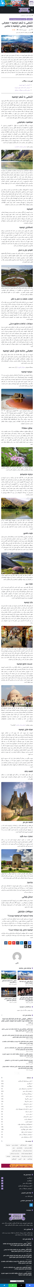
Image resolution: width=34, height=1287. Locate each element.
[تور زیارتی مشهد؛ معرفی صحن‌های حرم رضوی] (8, 992)
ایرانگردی (23, 15)
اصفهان (30, 1145)
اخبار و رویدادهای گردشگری (25, 1081)
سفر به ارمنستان (28, 1104)
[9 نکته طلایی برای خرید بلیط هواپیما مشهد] (25, 975)
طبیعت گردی (29, 1121)
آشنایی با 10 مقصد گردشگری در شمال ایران (9, 981)
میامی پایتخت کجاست (20, 146)
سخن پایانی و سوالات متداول (22, 90)
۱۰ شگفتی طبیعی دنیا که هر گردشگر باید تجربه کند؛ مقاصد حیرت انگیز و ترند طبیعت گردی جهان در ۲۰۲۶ (17, 1020)
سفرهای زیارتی (28, 1119)
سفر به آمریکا (28, 1101)
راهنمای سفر (19, 1147)
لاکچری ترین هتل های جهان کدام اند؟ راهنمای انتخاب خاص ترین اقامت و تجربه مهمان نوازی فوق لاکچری (17, 1036)
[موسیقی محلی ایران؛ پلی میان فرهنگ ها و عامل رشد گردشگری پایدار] (25, 991)
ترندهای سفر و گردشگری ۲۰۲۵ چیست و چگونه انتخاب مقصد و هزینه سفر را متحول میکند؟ (17, 1042)
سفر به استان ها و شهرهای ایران (17, 19)
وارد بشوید (19, 1010)
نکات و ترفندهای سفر (26, 1137)
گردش (19, 1159)
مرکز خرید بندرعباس (14, 1153)
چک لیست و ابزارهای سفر (25, 1088)
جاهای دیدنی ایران (28, 1147)
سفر (14, 1147)
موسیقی (8, 1156)
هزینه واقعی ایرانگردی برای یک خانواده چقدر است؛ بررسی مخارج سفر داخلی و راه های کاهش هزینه (17, 1030)
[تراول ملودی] (24, 9)
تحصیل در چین (15, 1145)
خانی (30, 29)
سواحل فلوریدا (21, 367)
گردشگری (14, 1159)
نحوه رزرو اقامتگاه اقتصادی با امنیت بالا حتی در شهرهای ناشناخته (19, 1061)
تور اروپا (8, 1145)
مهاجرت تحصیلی (15, 1156)
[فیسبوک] (29, 942)
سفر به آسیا (29, 1096)
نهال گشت (29, 1159)
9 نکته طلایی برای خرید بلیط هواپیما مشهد (26, 982)
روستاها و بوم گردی (27, 1093)
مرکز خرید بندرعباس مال (26, 1156)
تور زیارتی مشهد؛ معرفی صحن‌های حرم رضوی (10, 999)
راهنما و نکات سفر (27, 1091)
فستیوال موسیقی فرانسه (26, 1153)
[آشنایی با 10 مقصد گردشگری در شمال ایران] (8, 975)
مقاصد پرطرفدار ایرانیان (26, 1126)
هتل (24, 1159)
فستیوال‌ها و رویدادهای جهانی (25, 1124)
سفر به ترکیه (28, 1111)
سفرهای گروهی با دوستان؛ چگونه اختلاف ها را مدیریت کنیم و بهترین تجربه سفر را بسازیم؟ (17, 1055)
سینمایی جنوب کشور (16, 1150)
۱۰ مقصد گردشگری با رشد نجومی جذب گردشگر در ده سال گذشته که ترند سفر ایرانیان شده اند (19, 1049)
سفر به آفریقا (28, 1099)
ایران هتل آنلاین (23, 1145)
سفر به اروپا (29, 1106)
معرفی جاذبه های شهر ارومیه (22, 87)
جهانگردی (29, 1086)
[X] (25, 942)
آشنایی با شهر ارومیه (24, 85)
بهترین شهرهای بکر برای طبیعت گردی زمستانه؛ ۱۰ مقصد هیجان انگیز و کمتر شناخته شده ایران (17, 1067)
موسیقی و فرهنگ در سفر (25, 1134)
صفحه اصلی (29, 15)
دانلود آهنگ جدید (29, 1196)
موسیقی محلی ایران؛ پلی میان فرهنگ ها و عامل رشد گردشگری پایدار (26, 999)
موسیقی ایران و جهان (26, 1132)
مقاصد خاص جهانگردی (26, 1129)
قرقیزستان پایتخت (20, 725)
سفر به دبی (29, 1114)
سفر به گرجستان (27, 1116)
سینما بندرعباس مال (27, 1150)
